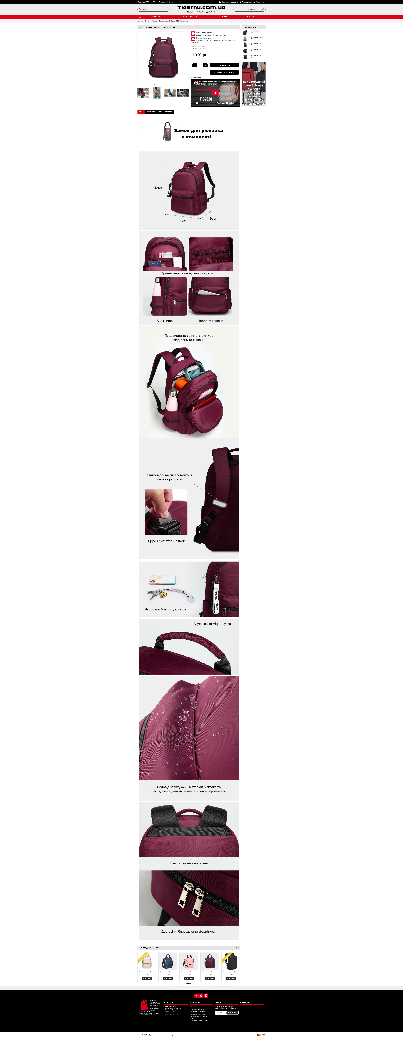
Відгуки (169, 111)
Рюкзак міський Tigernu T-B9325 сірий (256, 37)
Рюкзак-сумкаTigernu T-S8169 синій (168, 972)
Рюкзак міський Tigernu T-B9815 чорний (256, 49)
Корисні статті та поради (199, 1014)
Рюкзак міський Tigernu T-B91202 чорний (256, 31)
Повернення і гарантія (198, 1011)
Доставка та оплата (197, 1009)
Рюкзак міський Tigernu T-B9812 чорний (256, 55)
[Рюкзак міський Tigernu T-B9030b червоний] (163, 57)
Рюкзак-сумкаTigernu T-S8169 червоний (210, 972)
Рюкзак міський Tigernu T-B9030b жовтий (147, 972)
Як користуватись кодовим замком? (199, 1017)
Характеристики (154, 111)
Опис (141, 111)
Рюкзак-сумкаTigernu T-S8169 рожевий (189, 972)
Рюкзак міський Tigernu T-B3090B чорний (231, 972)
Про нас (193, 1006)
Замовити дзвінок (224, 72)
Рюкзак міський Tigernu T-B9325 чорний (256, 43)
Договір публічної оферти (199, 1020)
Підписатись (232, 1012)
